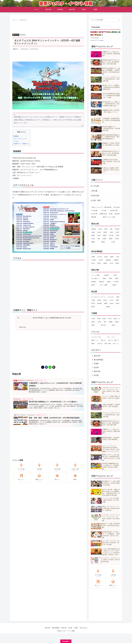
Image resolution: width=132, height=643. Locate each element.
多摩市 (112, 256)
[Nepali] (117, 32)
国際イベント (94, 340)
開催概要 (16, 136)
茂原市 (93, 325)
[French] (94, 35)
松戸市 (99, 322)
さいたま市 (111, 297)
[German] (96, 35)
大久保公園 (94, 210)
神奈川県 (63, 628)
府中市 (101, 260)
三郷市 (117, 297)
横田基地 (108, 260)
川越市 (117, 300)
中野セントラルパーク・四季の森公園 (101, 207)
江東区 (117, 235)
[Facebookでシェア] (46, 367)
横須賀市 (93, 281)
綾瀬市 (109, 281)
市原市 (104, 318)
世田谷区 (93, 229)
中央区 (100, 229)
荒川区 (117, 238)
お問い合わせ (83, 628)
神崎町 (111, 322)
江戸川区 (111, 235)
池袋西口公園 (103, 213)
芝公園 (110, 213)
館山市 (113, 325)
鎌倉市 (114, 285)
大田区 (111, 232)
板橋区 (104, 235)
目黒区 (104, 238)
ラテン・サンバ (111, 337)
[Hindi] (111, 32)
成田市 (93, 322)
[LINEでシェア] (50, 367)
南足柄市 (106, 275)
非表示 (23, 132)
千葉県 (76, 628)
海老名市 (101, 281)
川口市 (111, 300)
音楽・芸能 (108, 343)
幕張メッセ (117, 318)
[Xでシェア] (42, 367)
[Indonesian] (104, 32)
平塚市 (110, 278)
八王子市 (99, 256)
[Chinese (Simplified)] (94, 32)
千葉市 (98, 318)
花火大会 (100, 343)
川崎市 (104, 278)
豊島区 (23, 34)
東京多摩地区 (56, 628)
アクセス (16, 141)
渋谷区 (93, 238)
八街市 (93, 318)
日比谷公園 (95, 195)
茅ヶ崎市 (116, 281)
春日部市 (99, 303)
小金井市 (93, 260)
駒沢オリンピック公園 (109, 217)
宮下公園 (103, 210)
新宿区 (93, 235)
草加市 (117, 303)
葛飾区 (93, 242)
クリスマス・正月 (96, 337)
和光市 (105, 300)
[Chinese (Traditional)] (96, 32)
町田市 (99, 263)
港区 (99, 238)
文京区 (117, 232)
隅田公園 (93, 217)
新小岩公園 (94, 213)
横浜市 (117, 278)
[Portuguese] (100, 35)
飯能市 (108, 306)
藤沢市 (93, 285)
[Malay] (106, 32)
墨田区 (105, 232)
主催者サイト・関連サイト (21, 143)
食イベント (116, 343)
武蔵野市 (116, 260)
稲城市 (105, 263)
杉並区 (99, 235)
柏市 (105, 322)
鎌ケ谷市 (103, 325)
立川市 (111, 263)
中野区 (106, 229)
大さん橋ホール (95, 278)
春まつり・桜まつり (113, 340)
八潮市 (93, 300)
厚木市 (115, 275)
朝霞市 (106, 303)
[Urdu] (115, 32)
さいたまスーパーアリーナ (98, 297)
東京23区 (16, 34)
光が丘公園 (116, 207)
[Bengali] (113, 32)
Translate (101, 40)
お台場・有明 (95, 200)
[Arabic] (119, 32)
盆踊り (93, 343)
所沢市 (93, 303)
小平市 (117, 256)
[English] (91, 32)
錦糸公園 (117, 213)
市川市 (110, 318)
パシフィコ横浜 (95, 275)
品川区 (99, 232)
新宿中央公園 (113, 210)
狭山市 (112, 303)
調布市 (117, 263)
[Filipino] (102, 32)
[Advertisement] (48, 26)
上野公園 (94, 191)
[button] (53, 367)
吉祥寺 (106, 256)
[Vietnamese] (100, 32)
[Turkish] (91, 35)
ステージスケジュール (20, 138)
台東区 (93, 232)
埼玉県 (70, 628)
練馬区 (111, 238)
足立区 (113, 242)
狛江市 (93, 263)
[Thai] (109, 32)
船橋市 (117, 322)
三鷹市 (93, 256)
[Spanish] (98, 35)
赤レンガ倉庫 (103, 285)
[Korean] (98, 32)
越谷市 (93, 306)
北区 (111, 229)
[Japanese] (102, 35)
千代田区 (117, 229)
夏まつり (103, 340)
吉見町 (99, 300)
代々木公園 (95, 186)
